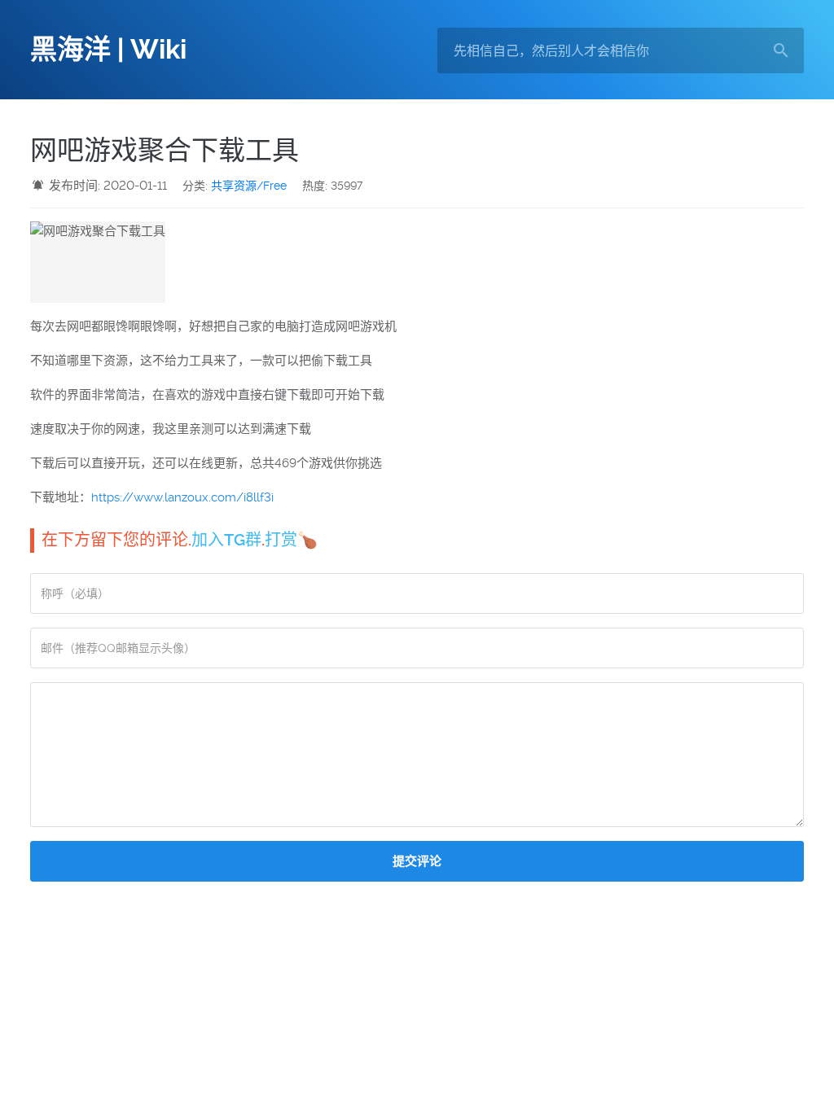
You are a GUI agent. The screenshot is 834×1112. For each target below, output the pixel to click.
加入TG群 (226, 539)
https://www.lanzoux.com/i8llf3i (182, 497)
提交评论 (417, 861)
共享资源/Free (249, 185)
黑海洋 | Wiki (108, 49)
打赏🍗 (291, 539)
